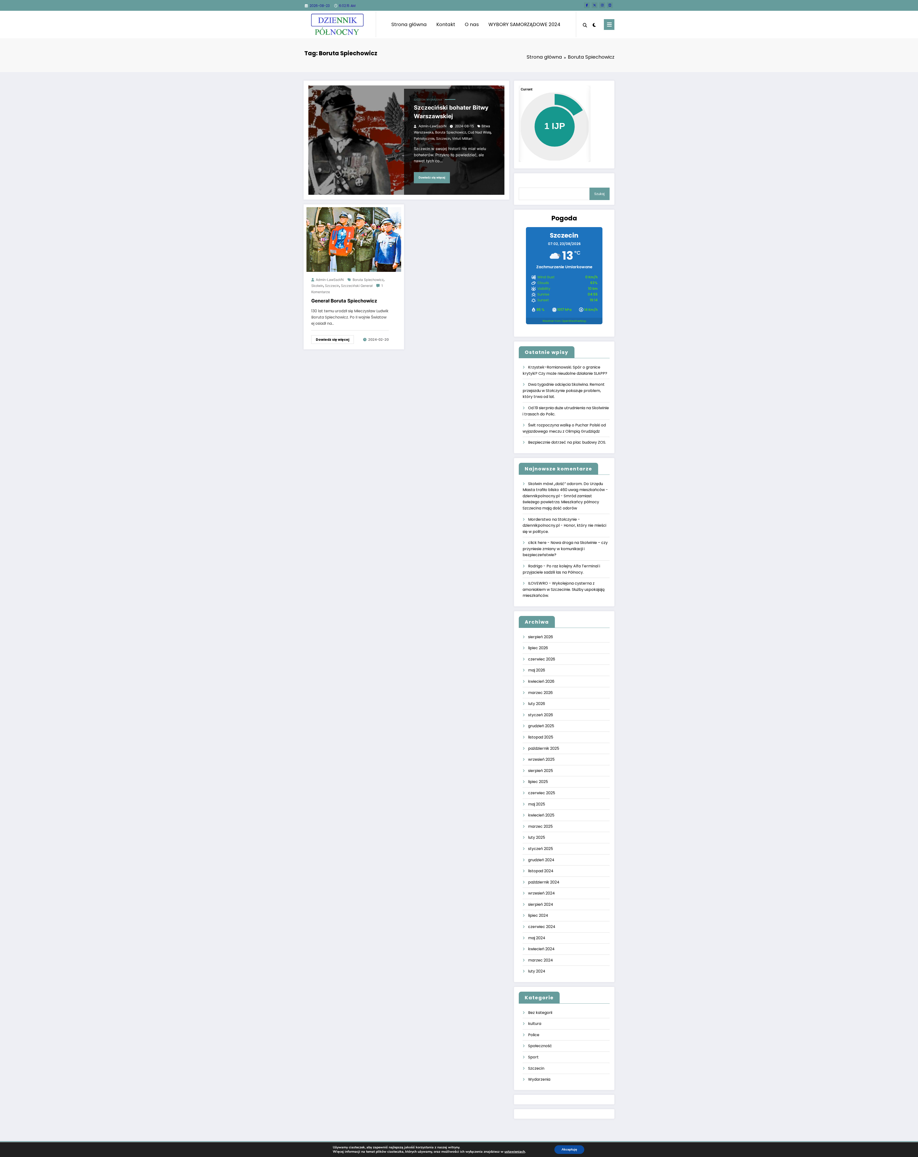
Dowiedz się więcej (432, 177)
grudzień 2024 (541, 860)
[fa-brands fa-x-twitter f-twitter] (594, 5)
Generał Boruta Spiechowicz (344, 301)
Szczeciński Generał (356, 286)
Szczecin (420, 99)
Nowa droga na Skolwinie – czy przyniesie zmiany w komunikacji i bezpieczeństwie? (565, 549)
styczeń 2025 (540, 848)
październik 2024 (543, 882)
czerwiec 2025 (541, 793)
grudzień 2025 (541, 726)
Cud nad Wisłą (479, 132)
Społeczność (540, 1046)
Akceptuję (569, 1149)
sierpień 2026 (540, 637)
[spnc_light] (594, 24)
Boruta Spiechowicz (450, 132)
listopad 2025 (540, 737)
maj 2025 (536, 804)
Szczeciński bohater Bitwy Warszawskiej (451, 112)
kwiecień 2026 (541, 681)
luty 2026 (536, 703)
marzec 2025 (540, 826)
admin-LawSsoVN (433, 126)
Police (533, 1035)
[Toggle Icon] (609, 24)
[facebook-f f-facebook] (587, 5)
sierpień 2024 (540, 904)
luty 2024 (536, 971)
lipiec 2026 (538, 648)
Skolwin (317, 286)
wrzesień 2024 (541, 893)
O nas (472, 24)
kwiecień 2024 (541, 949)
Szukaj (599, 193)
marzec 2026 (540, 692)
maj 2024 (536, 938)
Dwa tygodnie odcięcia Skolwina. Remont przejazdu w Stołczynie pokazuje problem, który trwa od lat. (564, 390)
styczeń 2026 (540, 715)
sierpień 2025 (540, 770)
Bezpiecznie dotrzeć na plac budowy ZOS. (567, 442)
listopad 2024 (540, 871)
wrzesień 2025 (541, 759)
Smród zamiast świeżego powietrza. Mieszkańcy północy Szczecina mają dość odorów (561, 502)
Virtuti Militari (462, 138)
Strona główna (409, 24)
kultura (534, 1023)
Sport (533, 1057)
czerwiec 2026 (541, 659)
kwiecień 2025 (541, 815)
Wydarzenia (434, 99)
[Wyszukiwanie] (585, 24)
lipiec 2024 (538, 915)
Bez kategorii (540, 1012)
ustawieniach (514, 1152)
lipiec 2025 (538, 781)
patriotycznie (424, 138)
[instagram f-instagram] (602, 5)
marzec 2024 (540, 960)
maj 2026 (536, 670)
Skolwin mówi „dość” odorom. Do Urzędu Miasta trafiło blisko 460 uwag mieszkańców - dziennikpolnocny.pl (565, 490)
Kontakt (445, 24)
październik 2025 (543, 748)
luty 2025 (536, 837)
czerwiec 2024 (541, 926)
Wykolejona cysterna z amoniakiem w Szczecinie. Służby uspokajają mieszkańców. (564, 589)
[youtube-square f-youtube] (610, 5)
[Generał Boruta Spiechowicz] (353, 239)
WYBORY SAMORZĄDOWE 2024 (524, 24)
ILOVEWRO (538, 583)
